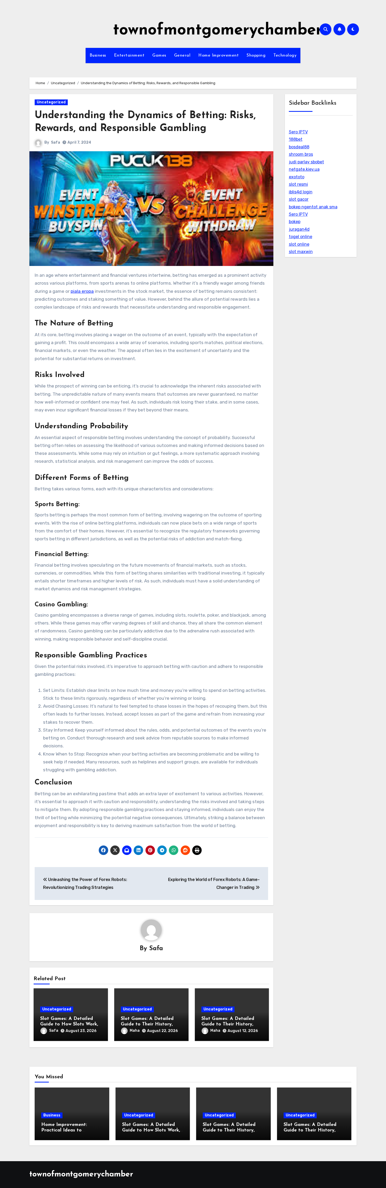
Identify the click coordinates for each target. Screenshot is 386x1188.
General (182, 55)
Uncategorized (51, 102)
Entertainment (129, 55)
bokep (294, 221)
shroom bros (301, 154)
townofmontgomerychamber (217, 30)
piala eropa (82, 291)
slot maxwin (301, 251)
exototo (296, 176)
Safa (55, 142)
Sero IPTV (298, 131)
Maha (135, 1030)
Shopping (256, 55)
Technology (284, 55)
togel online (300, 236)
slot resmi (298, 184)
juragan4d (299, 229)
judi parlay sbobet (306, 161)
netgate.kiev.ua (304, 169)
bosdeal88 (299, 146)
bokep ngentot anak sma (313, 206)
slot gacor (299, 199)
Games (159, 55)
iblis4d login (300, 191)
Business (98, 55)
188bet (295, 139)
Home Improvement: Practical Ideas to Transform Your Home (66, 1130)
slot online (299, 244)
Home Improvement (218, 55)
